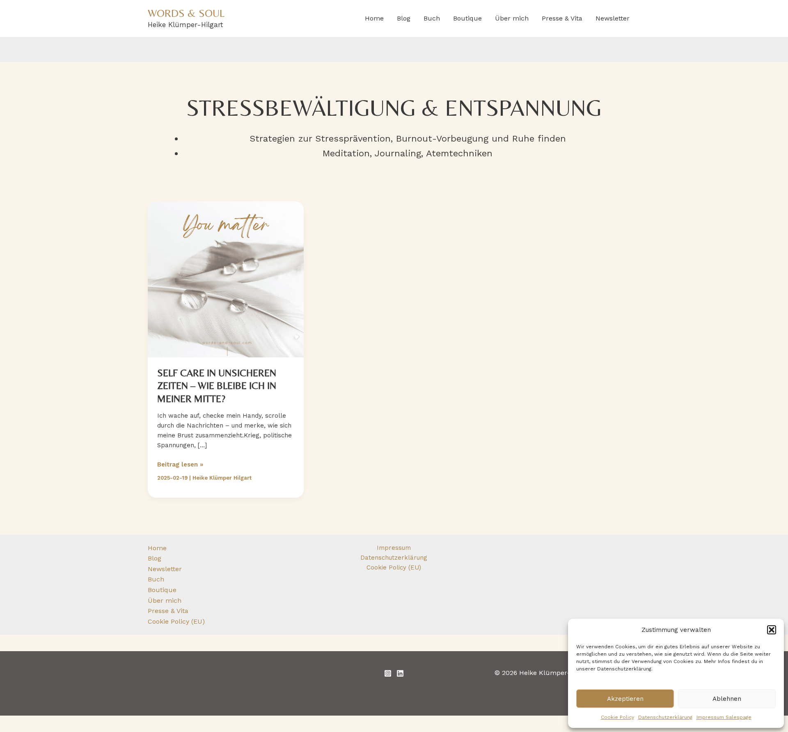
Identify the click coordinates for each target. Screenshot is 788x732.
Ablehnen (726, 698)
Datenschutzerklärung (665, 717)
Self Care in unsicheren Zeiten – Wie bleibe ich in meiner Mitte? (216, 385)
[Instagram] (388, 673)
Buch (432, 18)
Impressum (394, 547)
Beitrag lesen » (180, 464)
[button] (771, 630)
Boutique (467, 18)
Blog (403, 18)
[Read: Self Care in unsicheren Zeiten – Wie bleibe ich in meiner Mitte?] (226, 279)
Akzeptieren (625, 698)
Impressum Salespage (723, 717)
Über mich (512, 18)
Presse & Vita (562, 18)
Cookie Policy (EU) (176, 621)
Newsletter (613, 18)
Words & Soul (186, 13)
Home (374, 18)
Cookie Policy (617, 717)
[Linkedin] (400, 673)
